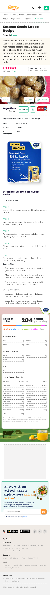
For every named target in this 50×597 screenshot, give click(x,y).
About (5, 558)
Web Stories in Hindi (20, 546)
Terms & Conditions (31, 565)
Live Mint (32, 578)
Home (5, 15)
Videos (16, 548)
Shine (6, 581)
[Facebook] (35, 531)
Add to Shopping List (33, 109)
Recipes (13, 15)
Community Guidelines (12, 568)
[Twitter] (40, 531)
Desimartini (41, 578)
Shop (41, 546)
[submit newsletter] (44, 511)
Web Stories (7, 546)
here (25, 517)
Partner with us (33, 558)
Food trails (24, 548)
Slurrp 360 (8, 548)
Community (33, 546)
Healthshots (15, 581)
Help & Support (14, 558)
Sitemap (43, 565)
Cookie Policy (18, 565)
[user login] (46, 8)
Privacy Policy (7, 565)
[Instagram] (45, 531)
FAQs (23, 558)
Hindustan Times (8, 578)
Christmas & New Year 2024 (13, 551)
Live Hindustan (21, 578)
